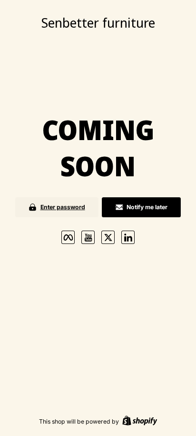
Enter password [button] (62, 207)
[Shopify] (139, 421)
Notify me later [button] (147, 207)
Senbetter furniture (98, 22)
